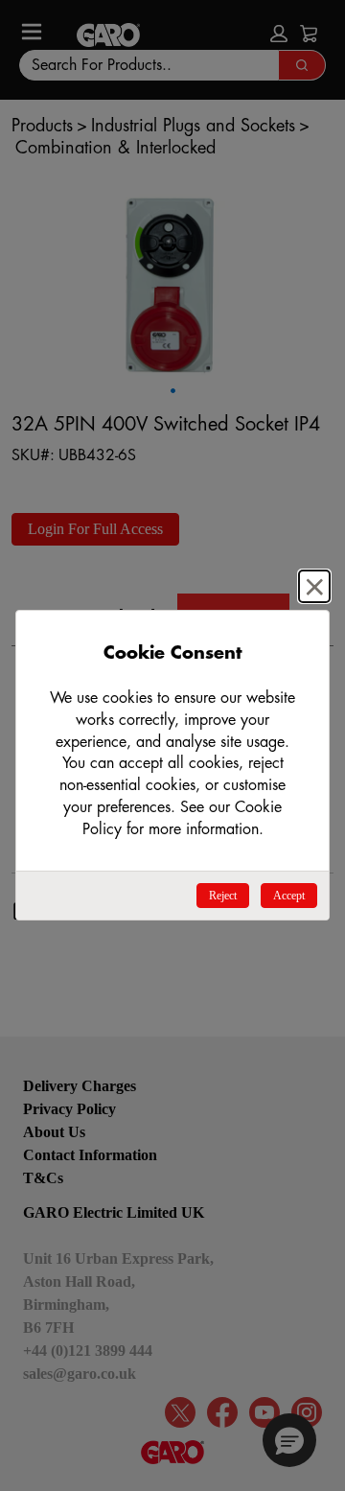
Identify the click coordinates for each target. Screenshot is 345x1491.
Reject (223, 895)
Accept (289, 895)
